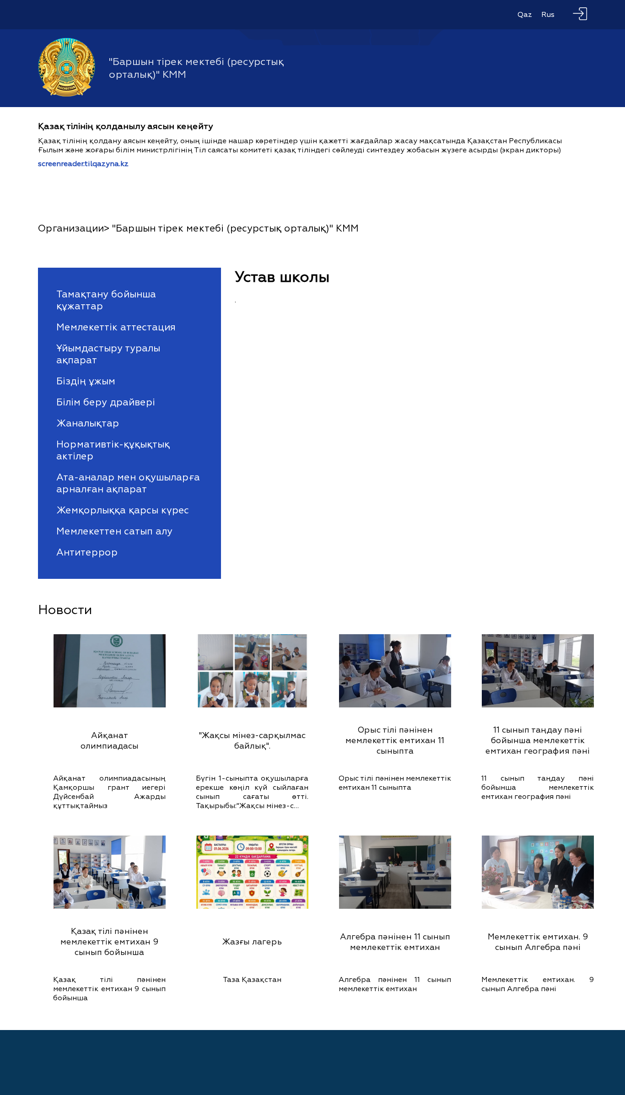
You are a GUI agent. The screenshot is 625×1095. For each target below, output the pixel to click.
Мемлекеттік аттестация (116, 327)
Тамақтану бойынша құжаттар (106, 300)
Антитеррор (87, 552)
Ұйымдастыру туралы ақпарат (108, 354)
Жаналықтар (87, 423)
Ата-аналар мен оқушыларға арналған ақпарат (128, 483)
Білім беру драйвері (105, 402)
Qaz (524, 14)
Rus (548, 14)
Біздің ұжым (85, 381)
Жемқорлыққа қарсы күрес (122, 510)
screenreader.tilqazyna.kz (83, 163)
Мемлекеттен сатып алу (114, 531)
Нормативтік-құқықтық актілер (113, 450)
